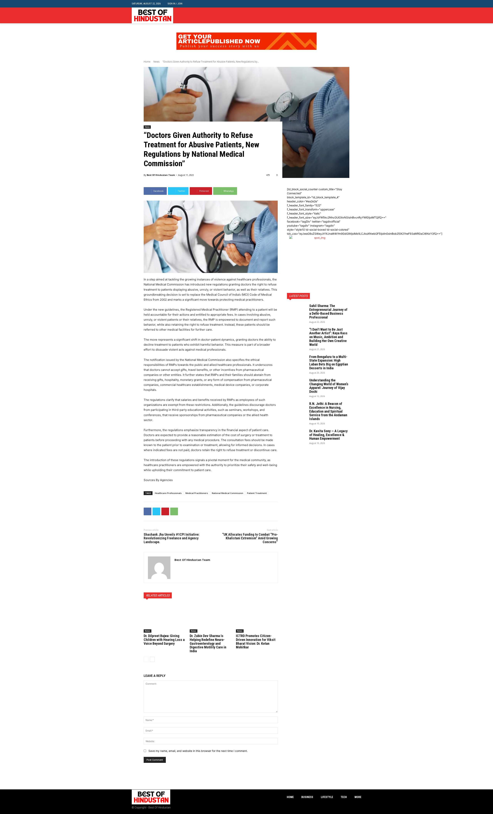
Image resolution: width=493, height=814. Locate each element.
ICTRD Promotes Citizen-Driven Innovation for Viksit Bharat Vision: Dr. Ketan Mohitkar (255, 641)
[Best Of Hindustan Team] (159, 567)
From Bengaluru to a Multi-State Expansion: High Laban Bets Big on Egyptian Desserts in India (328, 362)
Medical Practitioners (196, 493)
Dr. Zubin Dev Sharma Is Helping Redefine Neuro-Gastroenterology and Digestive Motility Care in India (208, 643)
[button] (358, 4)
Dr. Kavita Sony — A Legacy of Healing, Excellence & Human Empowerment (328, 435)
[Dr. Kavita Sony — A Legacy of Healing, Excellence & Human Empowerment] (296, 436)
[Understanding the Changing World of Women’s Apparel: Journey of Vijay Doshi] (296, 385)
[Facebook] (347, 15)
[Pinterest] (165, 511)
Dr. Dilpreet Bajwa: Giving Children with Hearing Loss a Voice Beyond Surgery (164, 640)
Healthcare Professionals (168, 493)
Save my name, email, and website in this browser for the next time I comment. (198, 750)
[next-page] (152, 659)
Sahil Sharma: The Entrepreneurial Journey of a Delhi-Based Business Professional (328, 311)
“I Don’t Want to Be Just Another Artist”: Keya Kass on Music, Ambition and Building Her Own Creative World (328, 337)
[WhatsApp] (174, 511)
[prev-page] (146, 659)
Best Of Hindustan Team (161, 174)
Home (147, 61)
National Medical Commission (227, 493)
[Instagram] (353, 15)
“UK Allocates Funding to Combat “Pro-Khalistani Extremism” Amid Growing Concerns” (250, 538)
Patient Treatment (257, 493)
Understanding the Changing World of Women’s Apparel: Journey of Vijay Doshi (328, 386)
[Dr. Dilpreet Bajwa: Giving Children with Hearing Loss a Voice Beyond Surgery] (164, 618)
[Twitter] (359, 15)
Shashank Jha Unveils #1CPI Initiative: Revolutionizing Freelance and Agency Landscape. (171, 538)
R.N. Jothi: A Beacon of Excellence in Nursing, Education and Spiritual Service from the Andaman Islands (328, 411)
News (156, 61)
